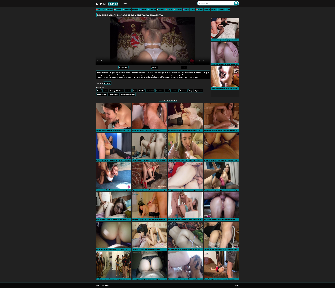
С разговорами (113, 94)
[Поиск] (236, 3)
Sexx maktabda (101, 94)
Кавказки (135, 9)
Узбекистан (150, 91)
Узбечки (118, 9)
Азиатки (161, 9)
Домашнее (222, 9)
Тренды (124, 3)
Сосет (105, 91)
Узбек (99, 91)
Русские (143, 9)
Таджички (127, 9)
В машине (175, 91)
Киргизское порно (102, 285)
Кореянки (179, 9)
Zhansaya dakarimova (116, 91)
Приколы (214, 9)
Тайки (187, 9)
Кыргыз (107, 4)
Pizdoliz (141, 91)
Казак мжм (159, 91)
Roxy (190, 91)
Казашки (110, 9)
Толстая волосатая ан (128, 94)
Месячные (183, 91)
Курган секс (198, 91)
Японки (169, 9)
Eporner (128, 91)
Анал (228, 9)
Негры (193, 9)
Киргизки (101, 9)
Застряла (207, 9)
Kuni (134, 91)
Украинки (153, 9)
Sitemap (236, 285)
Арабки (200, 9)
